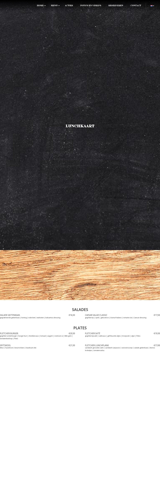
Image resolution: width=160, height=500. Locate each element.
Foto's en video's (90, 5)
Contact (135, 5)
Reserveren (115, 5)
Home (40, 5)
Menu (54, 5)
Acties (69, 5)
